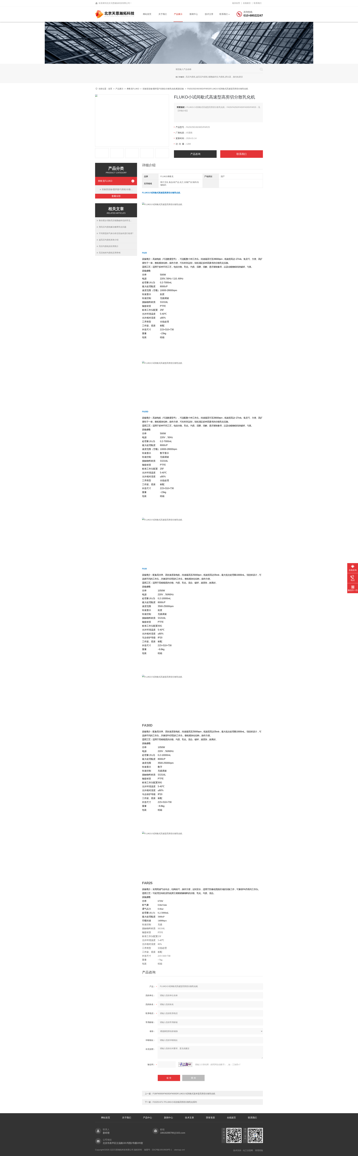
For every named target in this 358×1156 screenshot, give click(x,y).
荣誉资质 (210, 1117)
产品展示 (178, 14)
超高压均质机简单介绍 (108, 240)
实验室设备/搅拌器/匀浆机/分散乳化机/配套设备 (163, 89)
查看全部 (116, 196)
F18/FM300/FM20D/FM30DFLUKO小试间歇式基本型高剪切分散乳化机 (184, 1093)
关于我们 (162, 14)
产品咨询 (195, 154)
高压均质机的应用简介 (108, 246)
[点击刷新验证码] (185, 1064)
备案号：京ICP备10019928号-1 (158, 1150)
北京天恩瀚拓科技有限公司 (118, 3)
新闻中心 (193, 14)
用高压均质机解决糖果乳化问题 (112, 227)
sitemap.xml (179, 1150)
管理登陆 (259, 1150)
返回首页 (236, 3)
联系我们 (258, 3)
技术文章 (209, 14)
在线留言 (247, 3)
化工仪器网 (248, 1150)
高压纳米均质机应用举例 (109, 253)
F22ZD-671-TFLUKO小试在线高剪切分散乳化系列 (175, 1102)
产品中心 (147, 1117)
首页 (110, 89)
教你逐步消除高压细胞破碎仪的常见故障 (116, 220)
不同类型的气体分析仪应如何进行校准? (116, 233)
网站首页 (147, 14)
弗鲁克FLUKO (133, 89)
